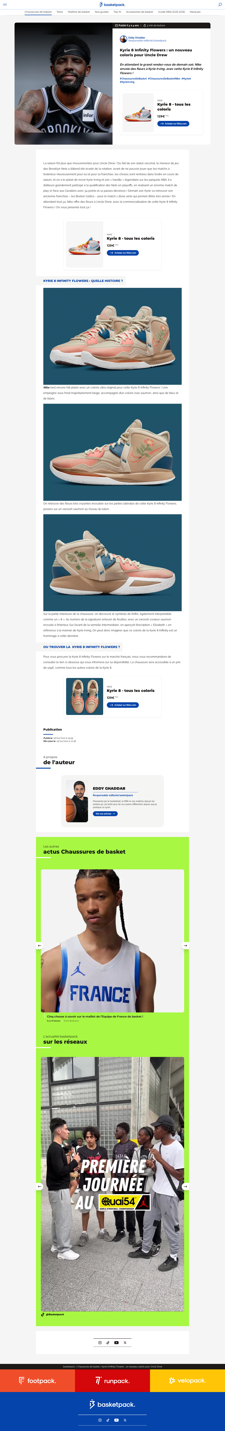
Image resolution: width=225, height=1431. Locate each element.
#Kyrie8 (186, 78)
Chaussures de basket (38, 11)
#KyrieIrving (127, 82)
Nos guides (102, 11)
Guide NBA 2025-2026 (171, 11)
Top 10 (117, 11)
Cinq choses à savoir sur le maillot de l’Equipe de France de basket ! (95, 1016)
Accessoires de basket (139, 11)
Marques (195, 11)
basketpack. (69, 1366)
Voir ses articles (103, 813)
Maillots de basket (79, 11)
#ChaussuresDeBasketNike (164, 78)
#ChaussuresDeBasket (133, 78)
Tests (60, 11)
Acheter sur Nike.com (176, 123)
